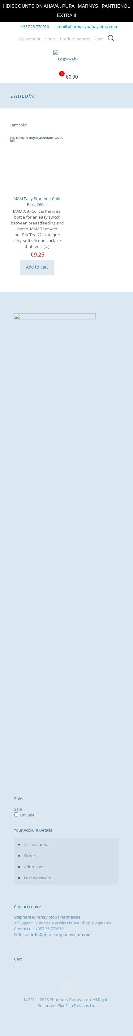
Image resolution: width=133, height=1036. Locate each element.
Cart (99, 39)
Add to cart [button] (37, 267)
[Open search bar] (111, 38)
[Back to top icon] (66, 987)
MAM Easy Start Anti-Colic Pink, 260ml (37, 201)
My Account (29, 39)
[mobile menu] (124, 58)
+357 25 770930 (35, 26)
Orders (30, 855)
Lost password (38, 878)
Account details (38, 844)
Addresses (34, 867)
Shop (50, 39)
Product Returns (75, 39)
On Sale (27, 815)
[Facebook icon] (63, 1014)
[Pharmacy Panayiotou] (66, 58)
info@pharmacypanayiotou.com (87, 26)
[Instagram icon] (69, 1014)
